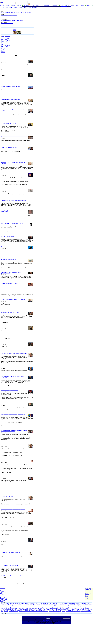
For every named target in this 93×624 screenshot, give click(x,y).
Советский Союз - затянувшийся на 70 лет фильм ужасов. (10, 9)
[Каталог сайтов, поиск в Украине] (44, 618)
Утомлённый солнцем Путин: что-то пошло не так (9, 342)
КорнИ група (70, 607)
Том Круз (39, 608)
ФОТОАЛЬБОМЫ (26, 5)
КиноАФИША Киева (4, 598)
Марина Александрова (80, 609)
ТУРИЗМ (61, 5)
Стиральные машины (28, 4)
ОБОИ (73, 5)
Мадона (12, 609)
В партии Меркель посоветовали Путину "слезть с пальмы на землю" (12, 552)
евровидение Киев (17, 603)
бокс (21, 603)
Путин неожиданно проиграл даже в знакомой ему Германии (11, 326)
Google (80, 604)
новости (6, 603)
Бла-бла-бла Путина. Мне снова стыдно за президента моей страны (12, 223)
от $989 (6, 39)
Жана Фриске (40, 604)
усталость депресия (19, 605)
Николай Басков (60, 606)
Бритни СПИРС (75, 606)
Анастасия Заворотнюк (67, 605)
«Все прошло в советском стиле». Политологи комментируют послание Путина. (14, 246)
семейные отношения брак (30, 604)
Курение (82, 604)
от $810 (6, 41)
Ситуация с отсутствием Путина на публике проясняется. (10, 99)
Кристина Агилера (51, 610)
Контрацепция (55, 605)
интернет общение (48, 606)
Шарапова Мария (28, 608)
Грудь (80, 610)
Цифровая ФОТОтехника (5, 607)
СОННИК (13, 5)
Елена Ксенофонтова (44, 611)
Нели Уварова (32, 605)
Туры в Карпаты (7, 45)
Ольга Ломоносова (16, 607)
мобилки (77, 603)
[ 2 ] (6, 586)
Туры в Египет (7, 36)
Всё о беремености (69, 606)
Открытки (2, 594)
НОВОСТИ (2, 5)
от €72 (6, 48)
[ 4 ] (9, 586)
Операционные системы (47, 604)
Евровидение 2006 (41, 610)
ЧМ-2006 (59, 611)
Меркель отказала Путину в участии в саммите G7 (9, 390)
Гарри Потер (86, 604)
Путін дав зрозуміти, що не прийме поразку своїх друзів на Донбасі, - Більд (13, 414)
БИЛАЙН (11, 608)
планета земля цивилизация (58, 604)
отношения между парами (11, 605)
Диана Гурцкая (54, 607)
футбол (26, 603)
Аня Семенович (42, 605)
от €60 (6, 51)
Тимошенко (32, 603)
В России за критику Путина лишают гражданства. (9, 283)
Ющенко (23, 603)
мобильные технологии (22, 604)
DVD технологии (32, 606)
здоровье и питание (4, 604)
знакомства (50, 603)
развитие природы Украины (75, 605)
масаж (68, 608)
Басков (67, 611)
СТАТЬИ (7, 5)
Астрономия (83, 603)
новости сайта (41, 603)
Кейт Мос (22, 609)
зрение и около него (14, 604)
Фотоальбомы (2, 595)
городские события (11, 603)
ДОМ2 (36, 605)
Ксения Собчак (82, 607)
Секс (34, 603)
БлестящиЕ (46, 610)
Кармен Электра (26, 606)
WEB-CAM (67, 5)
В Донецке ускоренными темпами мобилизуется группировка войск (12, 20)
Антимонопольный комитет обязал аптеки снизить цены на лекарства (12, 25)
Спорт (9, 7)
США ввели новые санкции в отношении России (9, 15)
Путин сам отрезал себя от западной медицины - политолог (11, 73)
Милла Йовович (80, 606)
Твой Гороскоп (2, 596)
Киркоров (9, 604)
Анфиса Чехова (66, 604)
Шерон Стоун (3, 608)
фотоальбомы (46, 603)
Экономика (31, 7)
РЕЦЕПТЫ (88, 5)
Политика (12, 7)
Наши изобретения (88, 605)
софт (29, 603)
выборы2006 (47, 605)
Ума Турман (25, 610)
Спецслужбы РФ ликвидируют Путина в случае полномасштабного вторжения (14, 353)
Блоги (1, 593)
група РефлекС (20, 606)
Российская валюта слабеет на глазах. (7, 23)
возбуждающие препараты (10, 606)
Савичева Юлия (15, 608)
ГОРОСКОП (55, 5)
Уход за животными (3, 592)
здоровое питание (22, 607)
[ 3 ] (8, 586)
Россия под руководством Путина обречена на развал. (10, 312)
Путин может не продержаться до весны (7, 236)
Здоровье (16, 7)
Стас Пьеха (30, 609)
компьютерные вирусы (38, 606)
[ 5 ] (11, 586)
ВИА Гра (36, 604)
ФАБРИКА (82, 605)
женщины (64, 603)
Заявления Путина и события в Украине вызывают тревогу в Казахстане (13, 509)
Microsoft (77, 604)
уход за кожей (9, 611)
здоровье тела (73, 603)
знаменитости (60, 603)
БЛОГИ (82, 5)
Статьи (1, 601)
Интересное (23, 7)
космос (70, 604)
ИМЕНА (19, 5)
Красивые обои (2, 597)
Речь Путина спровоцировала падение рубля (8, 259)
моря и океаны (68, 603)
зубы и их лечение (58, 610)
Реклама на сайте (64, 6)
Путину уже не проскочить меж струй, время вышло (9, 565)
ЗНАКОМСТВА (36, 5)
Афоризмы (2, 591)
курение (64, 606)
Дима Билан (26, 609)
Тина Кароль (56, 611)
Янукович (37, 603)
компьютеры (73, 604)
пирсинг (81, 608)
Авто (35, 7)
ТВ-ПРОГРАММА (45, 5)
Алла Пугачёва (65, 607)
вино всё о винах (9, 610)
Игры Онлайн (2, 600)
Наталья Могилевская (84, 611)
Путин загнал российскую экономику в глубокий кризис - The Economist (13, 299)
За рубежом (27, 7)
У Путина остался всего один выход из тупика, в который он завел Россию (13, 200)
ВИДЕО (77, 5)
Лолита (15, 609)
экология (52, 604)
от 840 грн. (6, 46)
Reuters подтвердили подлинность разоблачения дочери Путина (11, 173)
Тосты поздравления (3, 590)
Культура (5, 7)
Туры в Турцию (7, 40)
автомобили (88, 603)
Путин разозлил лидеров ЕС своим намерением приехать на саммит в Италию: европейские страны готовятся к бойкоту (14, 431)
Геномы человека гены (26, 605)
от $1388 (6, 43)
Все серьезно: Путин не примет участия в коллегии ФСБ (10, 86)
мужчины (51, 605)
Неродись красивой (54, 606)
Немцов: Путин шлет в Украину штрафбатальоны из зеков (10, 147)
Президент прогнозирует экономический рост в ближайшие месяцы (12, 17)
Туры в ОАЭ (7, 38)
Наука (19, 7)
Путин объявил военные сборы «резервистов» (8, 123)
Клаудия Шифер (60, 605)
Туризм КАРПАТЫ (3, 599)
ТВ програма (2, 588)
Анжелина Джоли (41, 607)
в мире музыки (55, 603)
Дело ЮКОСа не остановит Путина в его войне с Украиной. (11, 575)
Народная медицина (3, 589)
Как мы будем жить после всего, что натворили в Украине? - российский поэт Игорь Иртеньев (16, 12)
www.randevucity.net (46, 620)
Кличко (80, 603)
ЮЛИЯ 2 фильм (51, 611)
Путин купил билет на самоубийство (7, 496)
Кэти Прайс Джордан (76, 607)
